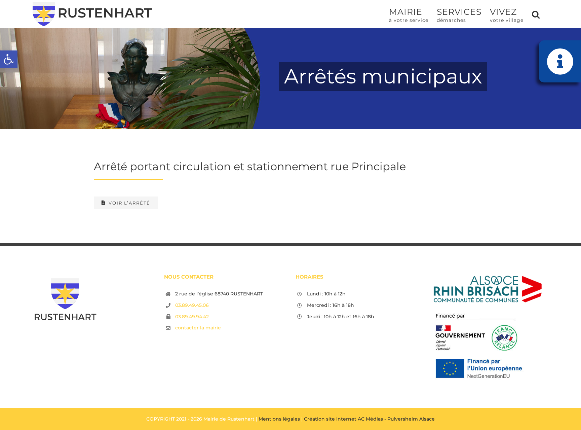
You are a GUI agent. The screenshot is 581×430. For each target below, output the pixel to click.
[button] (8, 59)
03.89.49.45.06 (192, 305)
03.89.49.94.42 (192, 317)
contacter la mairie (198, 328)
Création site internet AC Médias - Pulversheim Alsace (369, 419)
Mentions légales (279, 419)
